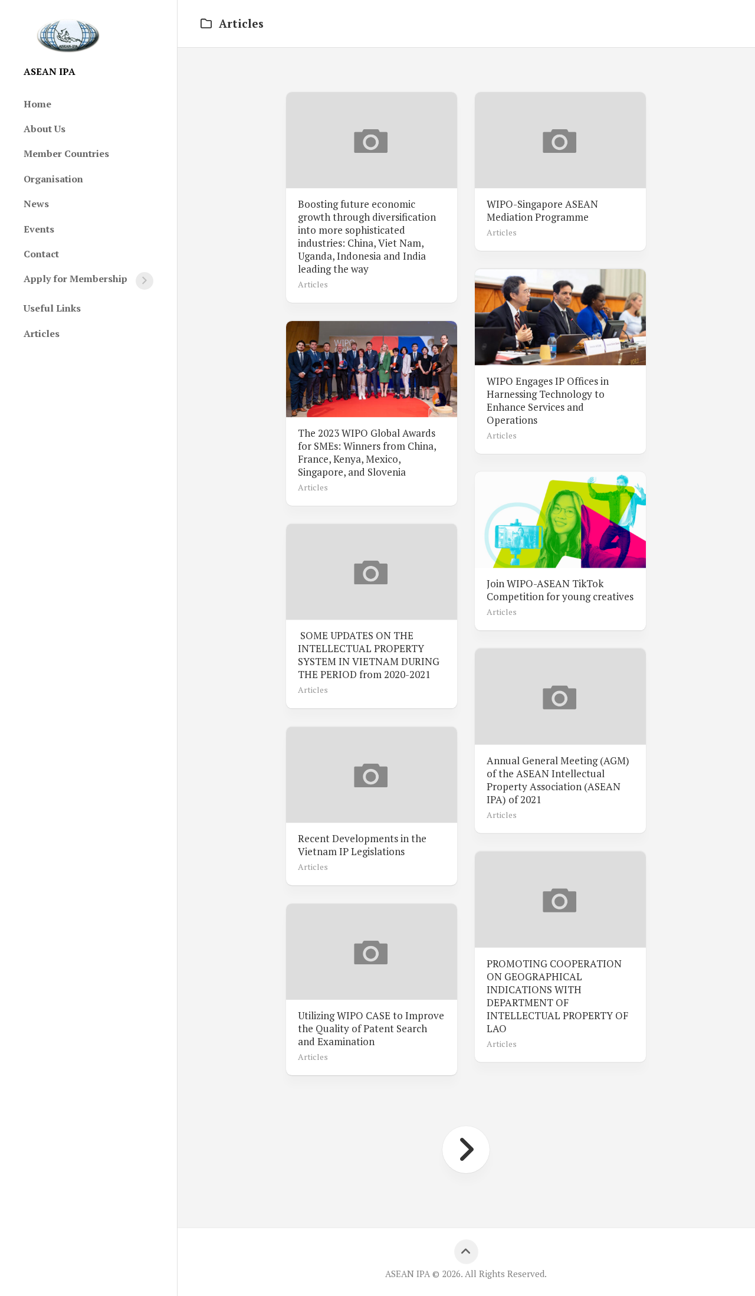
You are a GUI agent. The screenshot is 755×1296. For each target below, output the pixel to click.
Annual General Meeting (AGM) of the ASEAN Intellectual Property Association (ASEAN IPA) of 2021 (558, 780)
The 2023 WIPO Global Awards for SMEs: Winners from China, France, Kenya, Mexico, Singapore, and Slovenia (367, 452)
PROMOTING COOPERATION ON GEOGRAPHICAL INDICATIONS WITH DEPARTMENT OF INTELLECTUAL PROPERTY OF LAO (557, 996)
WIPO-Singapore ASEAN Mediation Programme (542, 211)
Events (39, 228)
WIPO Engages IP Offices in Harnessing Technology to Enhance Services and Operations (548, 400)
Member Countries (66, 153)
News (36, 203)
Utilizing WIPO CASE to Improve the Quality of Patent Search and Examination (371, 1028)
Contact (41, 253)
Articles (42, 333)
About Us (44, 128)
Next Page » (466, 1149)
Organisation (53, 178)
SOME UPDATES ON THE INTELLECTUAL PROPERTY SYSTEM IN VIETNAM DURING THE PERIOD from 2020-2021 (368, 655)
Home (37, 103)
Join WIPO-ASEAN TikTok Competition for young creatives (560, 590)
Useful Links (52, 308)
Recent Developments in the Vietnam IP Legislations (362, 845)
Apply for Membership (75, 278)
